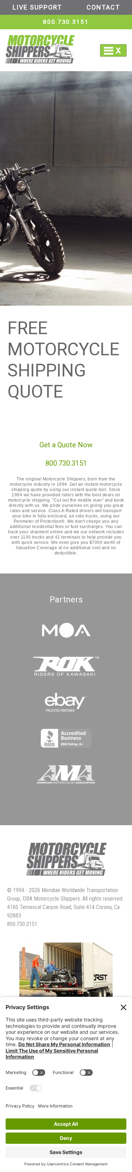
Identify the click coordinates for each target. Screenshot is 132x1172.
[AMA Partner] (66, 782)
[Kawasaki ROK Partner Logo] (66, 674)
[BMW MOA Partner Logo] (66, 638)
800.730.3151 (66, 21)
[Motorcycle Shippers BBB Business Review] (66, 746)
